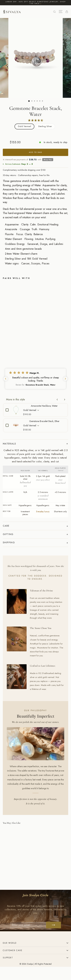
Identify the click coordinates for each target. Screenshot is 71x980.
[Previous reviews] (5, 379)
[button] (35, 378)
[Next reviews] (65, 379)
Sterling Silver (45, 126)
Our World (10, 943)
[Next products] (64, 399)
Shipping (9, 542)
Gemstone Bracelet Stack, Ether (44, 421)
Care (6, 525)
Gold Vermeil (24, 126)
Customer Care (12, 950)
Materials (9, 443)
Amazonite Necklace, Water (44, 405)
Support (8, 957)
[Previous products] (57, 399)
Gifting (8, 534)
